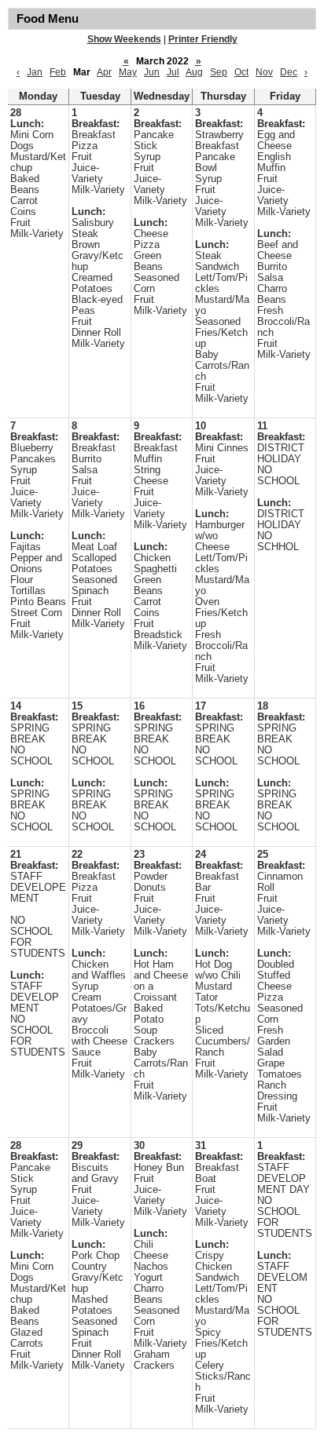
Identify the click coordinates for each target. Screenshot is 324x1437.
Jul (173, 72)
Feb (58, 72)
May (128, 72)
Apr (104, 72)
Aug (194, 72)
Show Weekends (124, 39)
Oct (241, 72)
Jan (34, 72)
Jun (152, 72)
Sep (218, 72)
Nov (264, 72)
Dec (288, 72)
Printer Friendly (202, 39)
